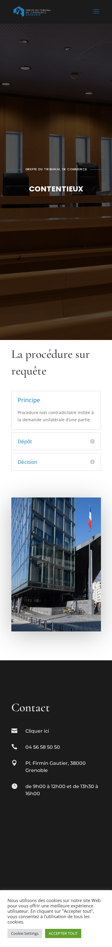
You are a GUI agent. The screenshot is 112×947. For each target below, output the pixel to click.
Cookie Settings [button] (25, 933)
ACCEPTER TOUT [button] (63, 933)
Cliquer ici (37, 731)
